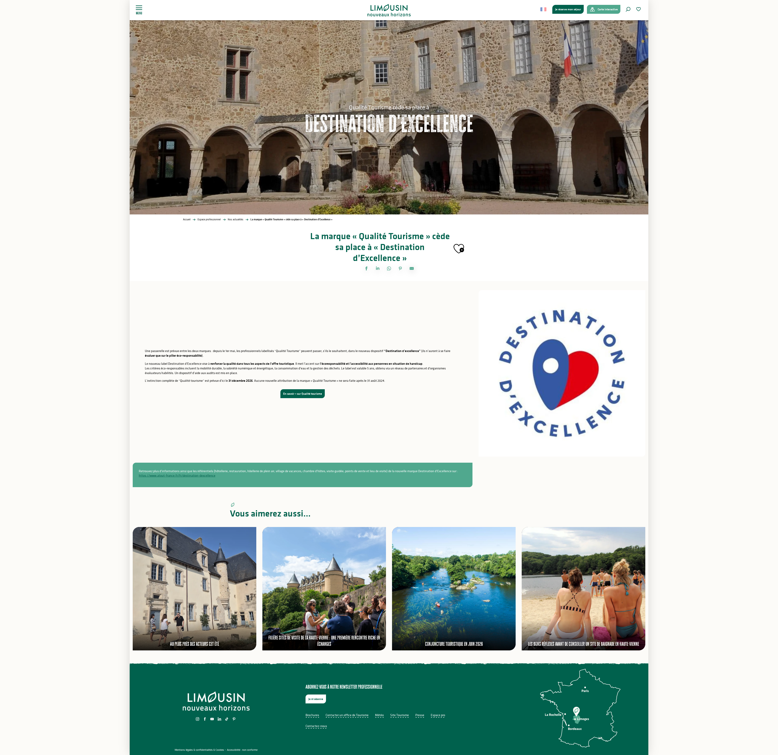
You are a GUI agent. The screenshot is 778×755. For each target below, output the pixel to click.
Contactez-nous (316, 726)
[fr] (543, 9)
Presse (419, 715)
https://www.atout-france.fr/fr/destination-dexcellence (177, 475)
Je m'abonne (315, 699)
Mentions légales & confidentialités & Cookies (199, 750)
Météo (379, 715)
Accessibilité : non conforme (242, 750)
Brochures (312, 715)
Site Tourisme (399, 715)
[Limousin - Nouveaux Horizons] (389, 10)
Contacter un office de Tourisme (347, 715)
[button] (628, 9)
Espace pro (438, 715)
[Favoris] (639, 9)
